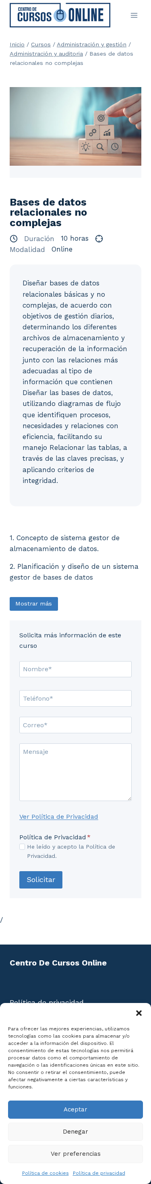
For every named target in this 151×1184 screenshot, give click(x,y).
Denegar (75, 1131)
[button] (139, 1013)
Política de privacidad (99, 1173)
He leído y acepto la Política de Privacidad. (71, 851)
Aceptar (75, 1109)
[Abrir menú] (133, 15)
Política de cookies (45, 1173)
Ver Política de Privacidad (58, 816)
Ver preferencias (76, 1153)
